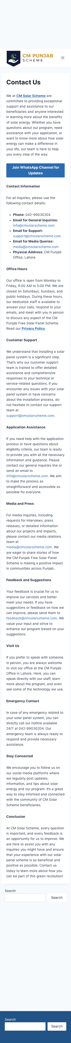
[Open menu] (62, 58)
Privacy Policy (33, 328)
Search (10, 891)
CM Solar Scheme (31, 96)
